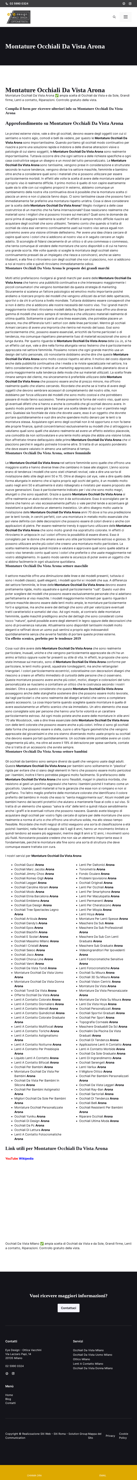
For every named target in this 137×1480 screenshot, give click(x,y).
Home (9, 1395)
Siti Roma (60, 1433)
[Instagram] (130, 3)
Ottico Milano (81, 1359)
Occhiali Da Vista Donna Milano (93, 1368)
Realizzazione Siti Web (36, 1433)
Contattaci (68, 1308)
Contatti (10, 1403)
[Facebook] (123, 3)
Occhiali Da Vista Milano (88, 1350)
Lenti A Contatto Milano (88, 1363)
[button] (114, 17)
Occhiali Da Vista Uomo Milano (92, 1354)
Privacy (110, 1435)
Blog (8, 1399)
